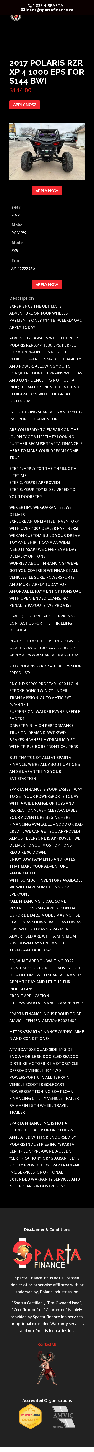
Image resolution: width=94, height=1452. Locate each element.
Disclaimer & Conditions (47, 1229)
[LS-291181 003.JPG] (47, 178)
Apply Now (24, 104)
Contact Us (47, 1345)
